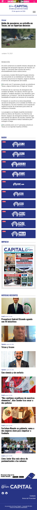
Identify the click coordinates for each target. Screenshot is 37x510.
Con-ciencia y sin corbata (12, 372)
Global (3, 20)
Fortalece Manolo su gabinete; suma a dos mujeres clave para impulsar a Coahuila (17, 430)
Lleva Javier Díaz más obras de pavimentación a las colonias (14, 459)
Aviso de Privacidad (29, 498)
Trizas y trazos (7, 347)
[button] (34, 12)
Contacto (33, 496)
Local (3, 316)
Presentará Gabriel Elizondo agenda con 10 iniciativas (16, 320)
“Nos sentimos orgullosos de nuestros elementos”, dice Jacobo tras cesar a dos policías (18, 400)
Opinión (3, 344)
